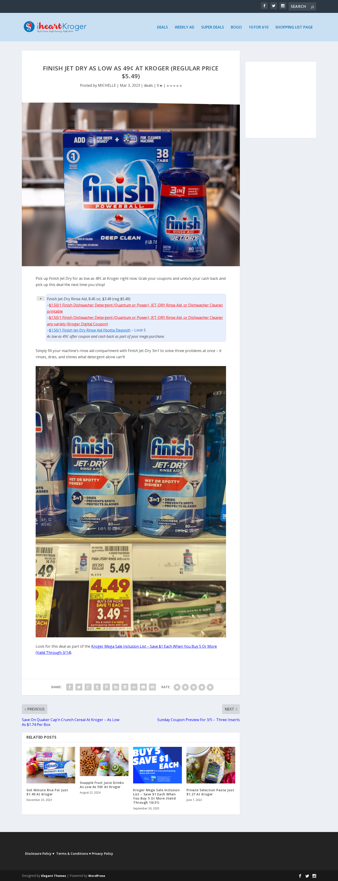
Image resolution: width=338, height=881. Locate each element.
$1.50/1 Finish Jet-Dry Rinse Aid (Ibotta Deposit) (89, 330)
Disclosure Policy (38, 853)
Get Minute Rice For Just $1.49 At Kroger (47, 792)
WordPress (96, 876)
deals (148, 85)
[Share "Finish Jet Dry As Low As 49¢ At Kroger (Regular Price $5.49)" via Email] (143, 687)
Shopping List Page (294, 27)
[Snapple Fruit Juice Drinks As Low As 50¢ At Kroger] (104, 761)
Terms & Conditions (72, 853)
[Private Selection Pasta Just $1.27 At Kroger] (210, 765)
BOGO (236, 27)
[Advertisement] (280, 103)
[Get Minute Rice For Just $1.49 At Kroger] (50, 765)
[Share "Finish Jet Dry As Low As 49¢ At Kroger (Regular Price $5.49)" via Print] (152, 687)
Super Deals (212, 27)
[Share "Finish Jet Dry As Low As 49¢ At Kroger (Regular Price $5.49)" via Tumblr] (97, 687)
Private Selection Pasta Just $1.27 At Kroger (210, 792)
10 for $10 (258, 27)
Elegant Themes (53, 876)
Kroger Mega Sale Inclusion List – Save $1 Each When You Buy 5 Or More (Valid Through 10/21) (156, 796)
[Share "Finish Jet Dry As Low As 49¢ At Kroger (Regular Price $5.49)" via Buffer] (124, 687)
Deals (162, 27)
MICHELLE (107, 85)
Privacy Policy (102, 853)
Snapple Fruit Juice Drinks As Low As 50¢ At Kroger (102, 784)
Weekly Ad (184, 27)
